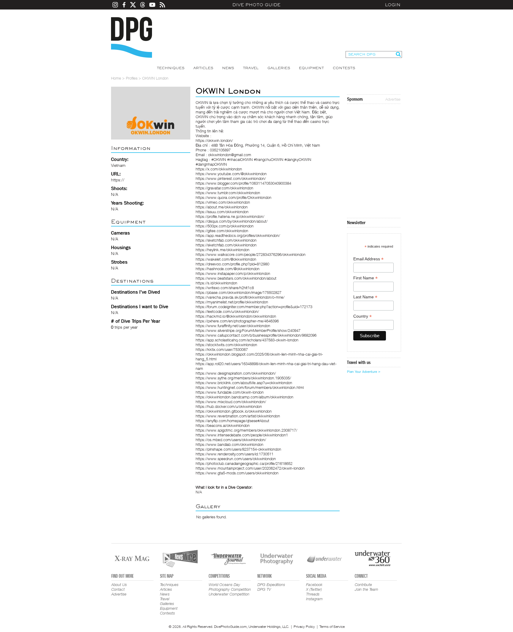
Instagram (314, 598)
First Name (365, 278)
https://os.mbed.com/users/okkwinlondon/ (231, 439)
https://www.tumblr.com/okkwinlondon (228, 192)
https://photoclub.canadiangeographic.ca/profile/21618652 (244, 463)
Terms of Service (332, 626)
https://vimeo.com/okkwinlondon (223, 202)
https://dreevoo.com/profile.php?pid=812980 (232, 264)
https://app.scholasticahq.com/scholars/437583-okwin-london (247, 340)
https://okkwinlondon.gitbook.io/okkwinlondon (234, 411)
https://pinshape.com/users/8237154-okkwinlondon (238, 449)
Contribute (363, 584)
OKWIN (202, 102)
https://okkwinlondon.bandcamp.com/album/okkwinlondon (244, 397)
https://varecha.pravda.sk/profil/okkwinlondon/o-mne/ (240, 297)
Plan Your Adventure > (363, 372)
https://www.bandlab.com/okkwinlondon (229, 444)
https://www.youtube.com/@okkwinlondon (231, 173)
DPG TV (264, 589)
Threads (312, 594)
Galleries (278, 68)
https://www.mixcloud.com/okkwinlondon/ (231, 401)
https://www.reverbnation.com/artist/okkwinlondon (238, 416)
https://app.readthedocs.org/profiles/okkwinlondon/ (238, 235)
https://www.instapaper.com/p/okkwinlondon (233, 273)
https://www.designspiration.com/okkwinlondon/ (236, 373)
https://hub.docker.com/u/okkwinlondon (229, 406)
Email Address (368, 259)
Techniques (170, 68)
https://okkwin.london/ (214, 140)
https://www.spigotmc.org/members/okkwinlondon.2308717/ (246, 430)
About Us (119, 584)
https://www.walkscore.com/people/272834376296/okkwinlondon (250, 254)
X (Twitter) (314, 589)
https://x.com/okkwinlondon (219, 169)
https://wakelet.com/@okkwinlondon (226, 259)
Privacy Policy (304, 626)
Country (362, 316)
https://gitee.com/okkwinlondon (222, 230)
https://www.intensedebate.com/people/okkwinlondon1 (242, 435)
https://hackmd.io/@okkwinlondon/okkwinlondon (236, 316)
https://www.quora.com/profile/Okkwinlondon (233, 197)
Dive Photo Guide (256, 4)
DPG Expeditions (271, 584)
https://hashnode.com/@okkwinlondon (227, 268)
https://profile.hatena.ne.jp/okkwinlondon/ (230, 216)
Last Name (365, 297)
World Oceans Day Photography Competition (230, 587)
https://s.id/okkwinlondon (216, 283)
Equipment (311, 68)
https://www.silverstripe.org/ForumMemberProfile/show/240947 (248, 330)
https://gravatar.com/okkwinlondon (224, 188)
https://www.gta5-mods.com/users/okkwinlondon (237, 473)
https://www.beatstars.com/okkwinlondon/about (236, 278)
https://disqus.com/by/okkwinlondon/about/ (231, 221)
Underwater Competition (229, 594)
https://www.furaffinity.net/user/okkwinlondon (233, 325)
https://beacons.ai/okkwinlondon (223, 425)
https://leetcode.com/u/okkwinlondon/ (227, 311)
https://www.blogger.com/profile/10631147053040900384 (243, 183)
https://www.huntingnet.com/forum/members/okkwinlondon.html (250, 387)
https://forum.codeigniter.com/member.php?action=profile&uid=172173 (254, 306)
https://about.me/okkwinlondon (222, 207)
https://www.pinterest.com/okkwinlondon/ (231, 178)
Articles (203, 68)
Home (116, 78)
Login (392, 4)
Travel (251, 68)
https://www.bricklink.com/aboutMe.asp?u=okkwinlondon (244, 382)
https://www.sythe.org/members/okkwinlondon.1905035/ (243, 378)
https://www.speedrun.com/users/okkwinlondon (236, 458)
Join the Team (366, 589)
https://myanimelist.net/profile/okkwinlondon (232, 302)
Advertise (392, 99)
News (228, 68)
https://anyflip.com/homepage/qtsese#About (232, 420)
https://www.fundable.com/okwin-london (230, 392)
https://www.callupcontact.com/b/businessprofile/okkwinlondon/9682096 (256, 335)
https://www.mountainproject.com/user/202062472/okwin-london (250, 468)
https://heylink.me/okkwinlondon (222, 249)
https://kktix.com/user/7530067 (222, 349)
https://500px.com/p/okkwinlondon (225, 226)
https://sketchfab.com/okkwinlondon (226, 240)
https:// (117, 179)
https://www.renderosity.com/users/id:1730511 (234, 454)
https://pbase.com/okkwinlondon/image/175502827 (238, 292)
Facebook (314, 584)
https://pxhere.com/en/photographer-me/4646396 (237, 321)
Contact (118, 589)
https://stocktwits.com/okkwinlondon (226, 344)
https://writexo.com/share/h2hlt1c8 (225, 287)
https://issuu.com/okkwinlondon (222, 211)
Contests (344, 68)
